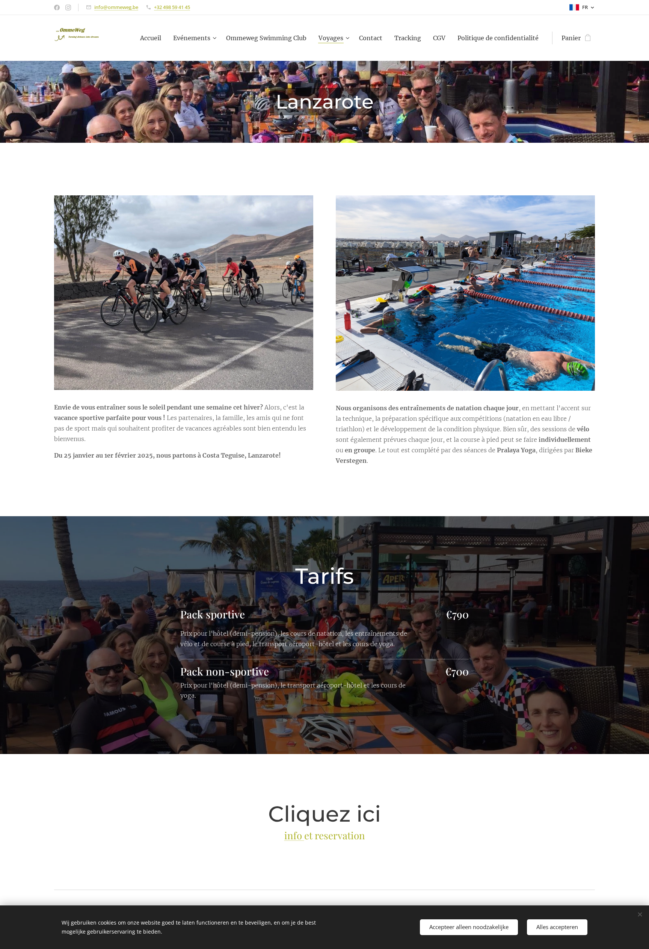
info (294, 835)
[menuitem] (152, 38)
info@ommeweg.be (116, 7)
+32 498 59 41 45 (172, 7)
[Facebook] (57, 7)
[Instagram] (68, 7)
